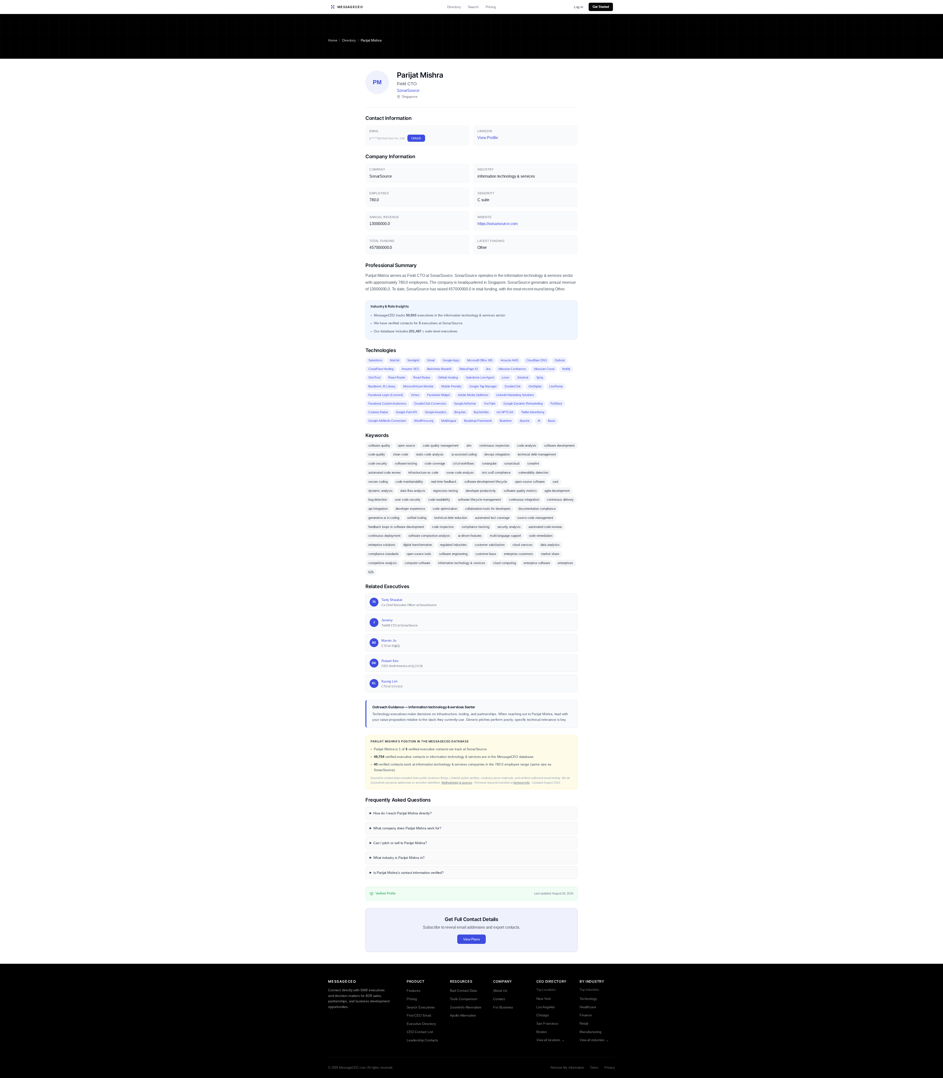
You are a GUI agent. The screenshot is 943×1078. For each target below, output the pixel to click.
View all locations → (550, 1040)
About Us (500, 991)
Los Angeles (545, 1007)
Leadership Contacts (422, 1040)
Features (413, 991)
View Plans (471, 939)
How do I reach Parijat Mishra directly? (402, 813)
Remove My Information (567, 1067)
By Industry (592, 981)
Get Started (601, 7)
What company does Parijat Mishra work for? (407, 828)
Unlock (416, 138)
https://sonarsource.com (497, 224)
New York (543, 999)
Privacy (609, 1067)
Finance (586, 1015)
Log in (578, 7)
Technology (588, 999)
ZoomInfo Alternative (465, 1007)
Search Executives (421, 1007)
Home (332, 40)
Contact (499, 999)
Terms (594, 1067)
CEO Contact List (420, 1032)
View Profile (487, 138)
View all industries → (594, 1040)
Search (473, 7)
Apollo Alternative (463, 1015)
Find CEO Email (419, 1015)
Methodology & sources (457, 782)
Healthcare (588, 1007)
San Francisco (547, 1023)
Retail (584, 1023)
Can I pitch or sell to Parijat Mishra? (400, 843)
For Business (503, 1007)
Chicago (542, 1015)
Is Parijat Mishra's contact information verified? (408, 873)
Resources (461, 981)
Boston (541, 1032)
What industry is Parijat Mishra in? (399, 858)
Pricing (490, 7)
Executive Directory (421, 1024)
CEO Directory (551, 981)
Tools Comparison (463, 999)
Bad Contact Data (463, 991)
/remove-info (521, 782)
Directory (454, 7)
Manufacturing (590, 1032)
